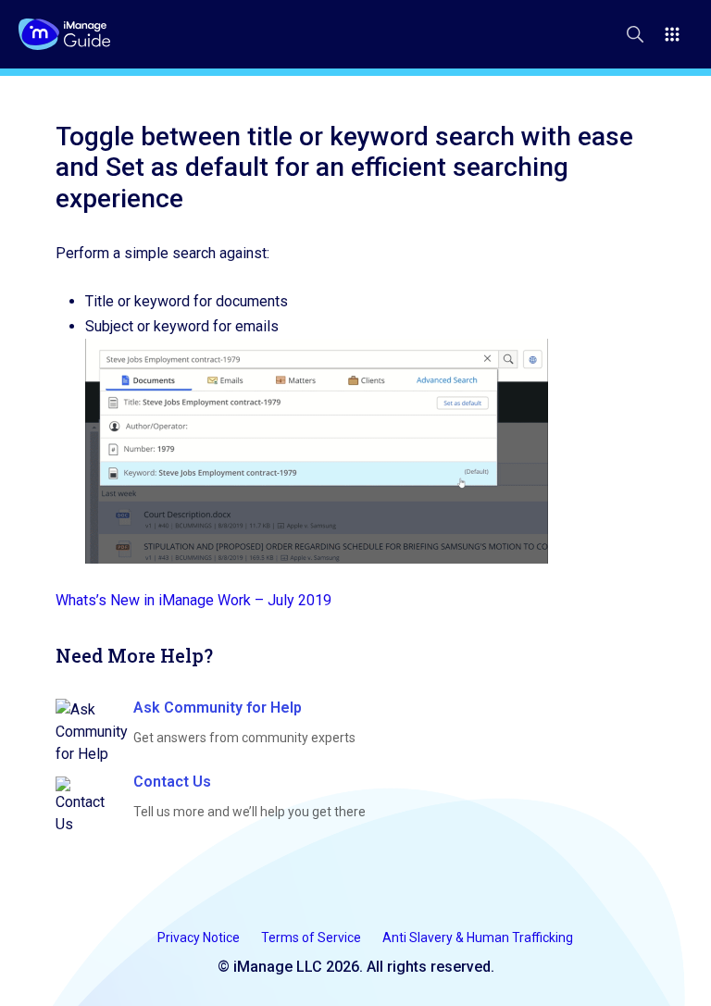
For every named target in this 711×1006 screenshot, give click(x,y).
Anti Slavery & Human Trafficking (477, 937)
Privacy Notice (200, 937)
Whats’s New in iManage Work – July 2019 (193, 600)
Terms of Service (312, 937)
